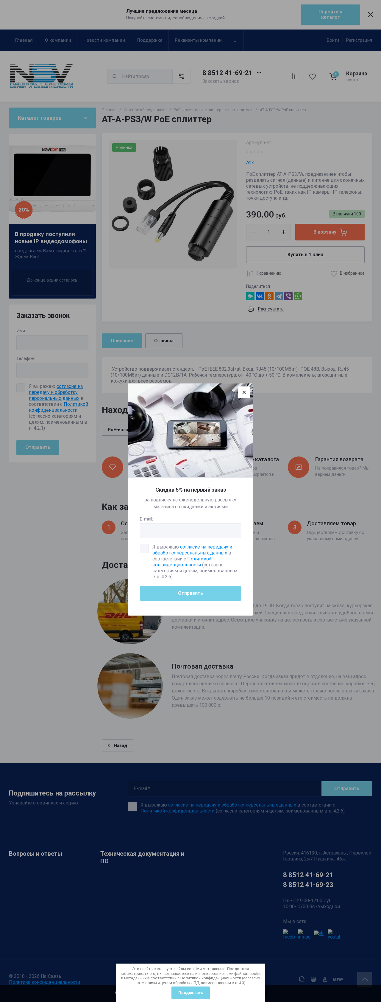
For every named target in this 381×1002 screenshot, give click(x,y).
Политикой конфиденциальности (210, 978)
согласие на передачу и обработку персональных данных (192, 550)
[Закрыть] (244, 392)
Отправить (190, 593)
